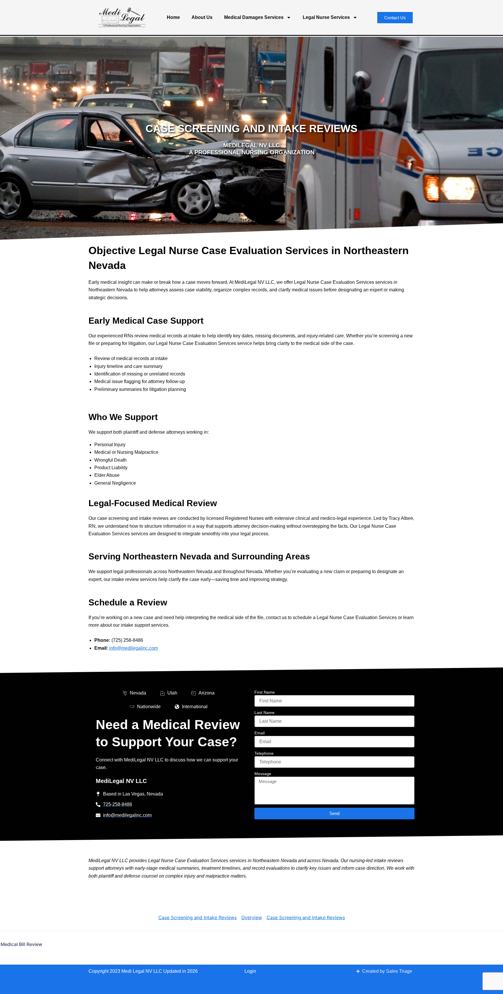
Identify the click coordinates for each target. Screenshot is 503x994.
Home (173, 17)
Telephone (264, 753)
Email (259, 733)
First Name (264, 692)
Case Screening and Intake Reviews (197, 917)
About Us (202, 17)
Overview (251, 917)
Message (262, 773)
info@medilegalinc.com (133, 648)
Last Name (264, 712)
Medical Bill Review (21, 944)
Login (250, 971)
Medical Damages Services (254, 17)
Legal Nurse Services (326, 17)
